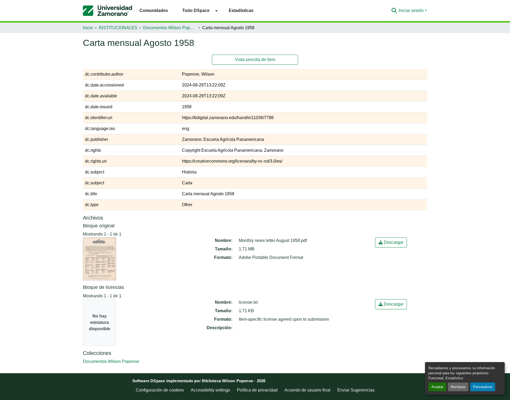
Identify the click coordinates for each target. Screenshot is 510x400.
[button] (107, 10)
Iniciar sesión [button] (412, 10)
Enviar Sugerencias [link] (356, 390)
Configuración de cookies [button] (160, 390)
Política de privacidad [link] (257, 390)
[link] (391, 242)
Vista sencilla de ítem (255, 59)
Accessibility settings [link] (210, 390)
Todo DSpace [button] (196, 10)
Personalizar (482, 387)
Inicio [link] (88, 27)
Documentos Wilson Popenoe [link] (169, 27)
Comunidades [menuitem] (153, 10)
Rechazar (458, 387)
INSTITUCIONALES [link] (118, 27)
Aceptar (437, 387)
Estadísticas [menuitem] (241, 10)
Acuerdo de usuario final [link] (307, 390)
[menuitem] (198, 10)
